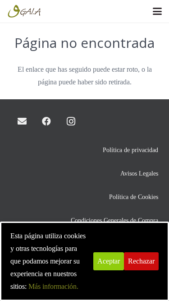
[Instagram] (70, 121)
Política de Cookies (133, 196)
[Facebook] (46, 121)
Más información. (53, 286)
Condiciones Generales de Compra (114, 220)
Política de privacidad (130, 149)
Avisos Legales (139, 173)
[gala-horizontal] (24, 11)
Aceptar (108, 261)
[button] (157, 11)
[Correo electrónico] (22, 121)
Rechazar (141, 261)
